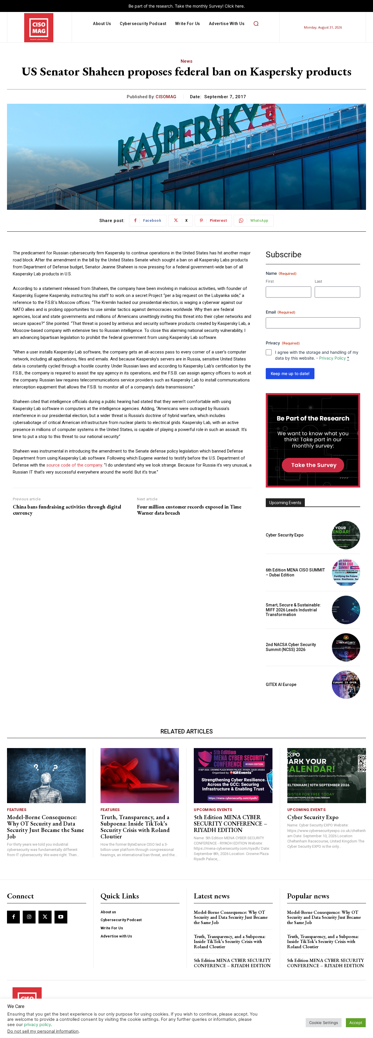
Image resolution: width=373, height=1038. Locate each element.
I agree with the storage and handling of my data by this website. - (316, 355)
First (270, 281)
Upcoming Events (213, 810)
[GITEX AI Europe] (346, 685)
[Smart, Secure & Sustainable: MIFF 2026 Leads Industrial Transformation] (346, 610)
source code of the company (74, 465)
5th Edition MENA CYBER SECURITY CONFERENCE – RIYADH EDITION (230, 823)
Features (16, 810)
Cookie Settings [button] (323, 1022)
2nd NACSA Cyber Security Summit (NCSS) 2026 (291, 647)
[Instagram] (29, 917)
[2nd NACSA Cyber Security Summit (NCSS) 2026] (346, 647)
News (187, 61)
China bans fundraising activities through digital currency (67, 510)
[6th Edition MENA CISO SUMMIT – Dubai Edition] (346, 572)
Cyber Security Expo (285, 535)
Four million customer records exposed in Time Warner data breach (189, 510)
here (239, 5)
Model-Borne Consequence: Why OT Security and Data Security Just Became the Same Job (45, 826)
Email (280, 311)
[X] (44, 917)
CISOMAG (166, 96)
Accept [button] (355, 1022)
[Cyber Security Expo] (346, 535)
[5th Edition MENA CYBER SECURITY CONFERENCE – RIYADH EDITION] (233, 775)
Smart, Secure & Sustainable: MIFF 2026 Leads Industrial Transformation (293, 610)
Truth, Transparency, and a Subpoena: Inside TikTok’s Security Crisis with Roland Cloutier (135, 826)
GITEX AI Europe (281, 684)
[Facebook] (13, 917)
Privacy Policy (332, 358)
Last (318, 281)
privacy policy (37, 1024)
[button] (255, 23)
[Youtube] (60, 917)
